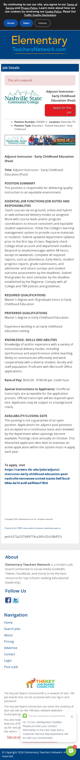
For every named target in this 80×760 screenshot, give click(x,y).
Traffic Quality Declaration (40, 15)
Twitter (16, 600)
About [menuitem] (8, 635)
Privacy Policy (29, 8)
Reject (26, 23)
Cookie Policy (53, 11)
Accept (10, 23)
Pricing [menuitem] (9, 641)
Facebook (8, 600)
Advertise (10, 648)
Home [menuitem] (8, 622)
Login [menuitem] (8, 660)
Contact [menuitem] (9, 654)
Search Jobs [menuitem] (12, 629)
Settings (42, 23)
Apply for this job (62, 110)
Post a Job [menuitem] (11, 667)
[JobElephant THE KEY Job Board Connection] (40, 680)
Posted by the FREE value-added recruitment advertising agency (32, 528)
